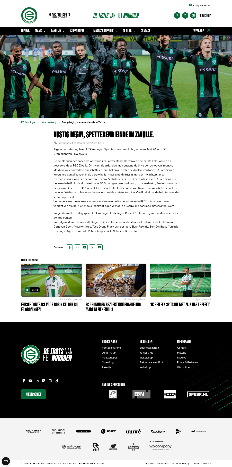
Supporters (77, 30)
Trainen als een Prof (151, 362)
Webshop (145, 367)
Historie (181, 352)
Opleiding (108, 362)
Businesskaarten (149, 347)
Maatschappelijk (103, 30)
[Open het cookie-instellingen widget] (6, 461)
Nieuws (25, 30)
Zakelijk (56, 30)
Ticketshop (146, 357)
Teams (38, 30)
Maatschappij (110, 357)
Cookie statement (202, 463)
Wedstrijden (184, 367)
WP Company (97, 463)
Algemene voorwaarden (157, 463)
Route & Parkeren (187, 362)
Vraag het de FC (202, 5)
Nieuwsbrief (33, 394)
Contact (145, 30)
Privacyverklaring (181, 463)
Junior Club (109, 352)
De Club (127, 30)
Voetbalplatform (111, 347)
